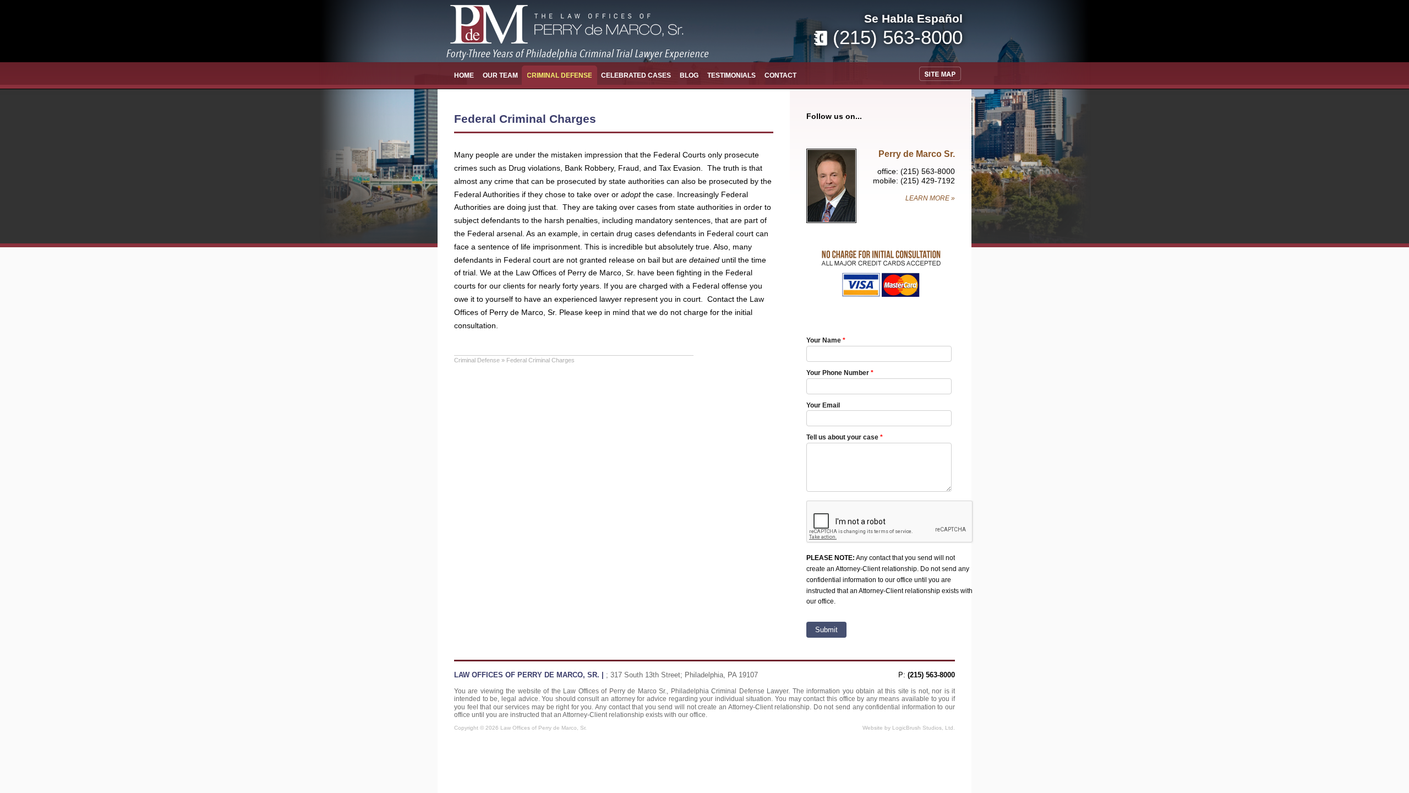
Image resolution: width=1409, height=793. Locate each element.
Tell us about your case (842, 437)
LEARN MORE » (930, 198)
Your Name (823, 340)
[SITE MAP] (942, 74)
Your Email (823, 405)
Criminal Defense (477, 360)
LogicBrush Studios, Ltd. (923, 728)
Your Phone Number (837, 372)
